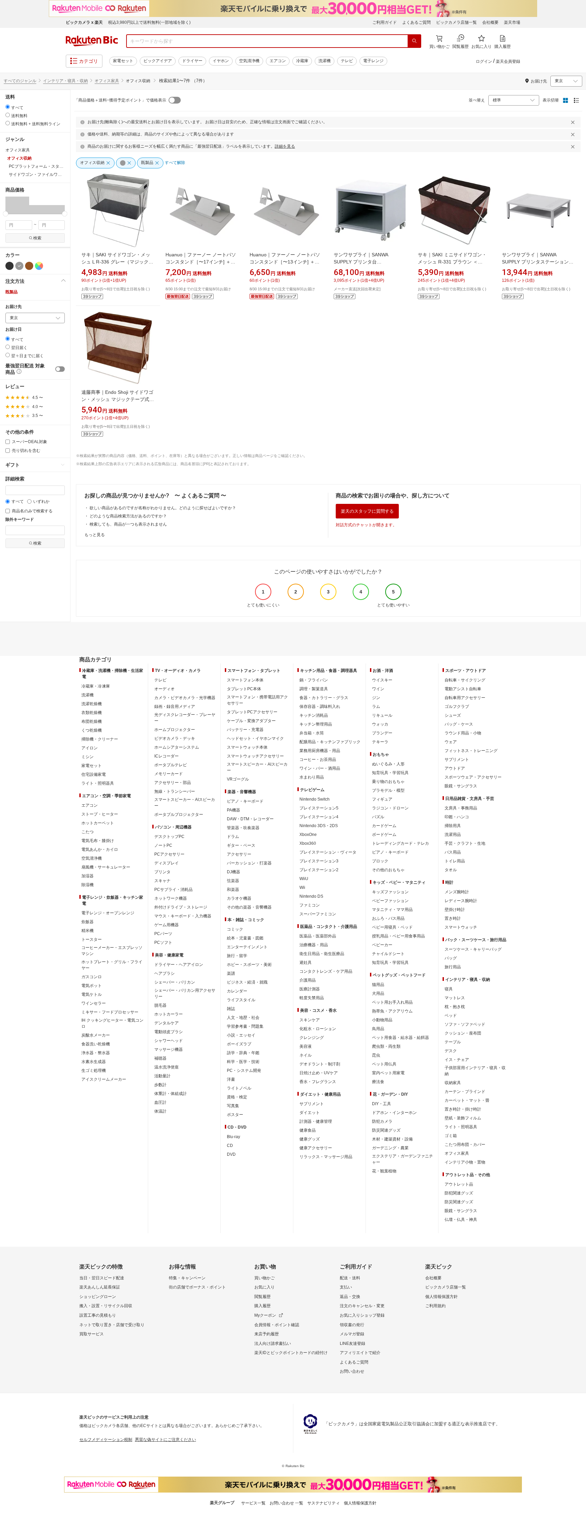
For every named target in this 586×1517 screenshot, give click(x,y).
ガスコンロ (91, 976)
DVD (231, 1154)
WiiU (303, 878)
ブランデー (382, 733)
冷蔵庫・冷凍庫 (95, 686)
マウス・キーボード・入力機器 (182, 916)
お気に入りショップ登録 (362, 1315)
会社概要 (490, 22)
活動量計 (162, 1076)
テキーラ (380, 741)
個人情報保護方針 (441, 1296)
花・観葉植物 (384, 1171)
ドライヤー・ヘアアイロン (178, 964)
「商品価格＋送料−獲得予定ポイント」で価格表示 (120, 100)
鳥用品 (378, 1028)
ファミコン (309, 905)
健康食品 (307, 1130)
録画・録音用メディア (174, 706)
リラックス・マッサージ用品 (325, 1156)
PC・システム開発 (244, 1070)
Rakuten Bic (92, 41)
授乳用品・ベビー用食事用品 (398, 936)
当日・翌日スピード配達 (101, 1278)
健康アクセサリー (315, 1148)
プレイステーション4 (318, 817)
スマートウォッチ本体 (247, 747)
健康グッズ (309, 1139)
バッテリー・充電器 (245, 729)
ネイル (305, 1055)
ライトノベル (239, 1088)
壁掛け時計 (455, 909)
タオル (451, 869)
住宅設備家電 (93, 774)
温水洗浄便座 (166, 1067)
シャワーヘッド (168, 1040)
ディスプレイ (166, 863)
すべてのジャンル (20, 80)
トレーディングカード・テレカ (400, 843)
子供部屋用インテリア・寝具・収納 (475, 1070)
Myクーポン (265, 1315)
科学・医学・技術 (243, 1061)
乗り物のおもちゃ (388, 781)
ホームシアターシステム (176, 747)
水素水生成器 (93, 1061)
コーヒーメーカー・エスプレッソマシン (111, 950)
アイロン (89, 748)
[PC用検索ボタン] (414, 41)
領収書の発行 (352, 1324)
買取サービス (91, 1334)
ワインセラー (93, 1003)
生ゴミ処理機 (93, 1070)
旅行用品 (453, 967)
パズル (378, 817)
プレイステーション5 (318, 808)
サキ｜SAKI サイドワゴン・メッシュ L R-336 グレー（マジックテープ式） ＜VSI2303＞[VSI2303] (117, 262)
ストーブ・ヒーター (99, 814)
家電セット (123, 60)
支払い (346, 1287)
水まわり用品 (311, 777)
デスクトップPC (169, 836)
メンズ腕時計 (457, 892)
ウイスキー (382, 680)
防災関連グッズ (386, 1130)
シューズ (453, 715)
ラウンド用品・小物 (463, 733)
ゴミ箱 (451, 1135)
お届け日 (13, 329)
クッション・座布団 (463, 1033)
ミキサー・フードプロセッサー (109, 1012)
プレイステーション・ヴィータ (327, 852)
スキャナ (162, 880)
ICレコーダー (166, 756)
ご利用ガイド (384, 22)
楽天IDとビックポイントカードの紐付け (291, 1352)
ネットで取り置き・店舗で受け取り (111, 1324)
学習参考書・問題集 (245, 1026)
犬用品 (378, 993)
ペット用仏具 (384, 1064)
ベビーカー (382, 945)
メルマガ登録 (352, 1334)
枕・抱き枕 (455, 1006)
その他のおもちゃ (388, 869)
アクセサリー (239, 854)
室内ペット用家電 (388, 1073)
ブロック (380, 861)
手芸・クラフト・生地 (465, 843)
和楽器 (233, 889)
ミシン (87, 756)
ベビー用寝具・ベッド (392, 927)
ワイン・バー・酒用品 (319, 768)
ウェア (451, 741)
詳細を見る (285, 146)
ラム (376, 706)
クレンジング (311, 1037)
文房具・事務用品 (461, 808)
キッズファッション (390, 892)
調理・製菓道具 (313, 689)
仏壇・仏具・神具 (461, 1219)
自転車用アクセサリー (465, 697)
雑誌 (231, 1008)
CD (230, 1145)
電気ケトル (91, 994)
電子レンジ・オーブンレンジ (107, 913)
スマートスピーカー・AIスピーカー (184, 802)
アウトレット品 (459, 1184)
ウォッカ (380, 724)
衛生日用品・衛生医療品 (321, 953)
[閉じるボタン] (574, 122)
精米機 (87, 930)
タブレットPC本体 (244, 689)
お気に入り (264, 1287)
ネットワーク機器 (170, 898)
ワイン (378, 689)
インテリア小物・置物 (465, 1162)
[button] (11, 205)
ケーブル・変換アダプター (251, 720)
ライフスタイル (241, 1000)
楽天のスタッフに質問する (367, 511)
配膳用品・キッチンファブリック (329, 741)
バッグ (451, 958)
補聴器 (160, 1058)
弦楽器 (233, 880)
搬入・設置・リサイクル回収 (105, 1305)
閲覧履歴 (262, 1296)
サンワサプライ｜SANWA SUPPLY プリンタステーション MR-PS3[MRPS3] (537, 262)
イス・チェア (457, 1059)
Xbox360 (307, 843)
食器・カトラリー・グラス (323, 697)
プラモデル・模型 (388, 790)
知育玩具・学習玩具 (390, 772)
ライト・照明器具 (97, 783)
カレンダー (237, 991)
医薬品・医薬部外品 (317, 936)
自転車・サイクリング (465, 680)
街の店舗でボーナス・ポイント (197, 1287)
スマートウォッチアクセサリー (255, 756)
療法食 (378, 1081)
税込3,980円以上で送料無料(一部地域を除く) (149, 22)
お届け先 (13, 307)
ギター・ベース (241, 845)
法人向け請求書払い (272, 1343)
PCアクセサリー (169, 854)
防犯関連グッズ (459, 1193)
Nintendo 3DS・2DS (318, 825)
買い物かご (264, 1278)
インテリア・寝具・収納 (65, 80)
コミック (235, 929)
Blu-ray (233, 1136)
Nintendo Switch (314, 799)
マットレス (455, 997)
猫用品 (378, 984)
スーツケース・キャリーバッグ (473, 949)
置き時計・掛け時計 (463, 1109)
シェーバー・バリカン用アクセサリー (184, 993)
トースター (91, 939)
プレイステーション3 (318, 861)
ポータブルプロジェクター (178, 814)
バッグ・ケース (459, 724)
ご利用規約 (435, 1305)
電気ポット (91, 985)
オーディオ (164, 689)
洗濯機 (324, 60)
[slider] (5, 213)
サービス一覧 (253, 1503)
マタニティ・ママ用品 (392, 909)
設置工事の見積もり (97, 1315)
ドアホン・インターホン (394, 1112)
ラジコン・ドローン (390, 808)
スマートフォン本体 (245, 680)
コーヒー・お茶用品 (317, 759)
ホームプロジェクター (174, 729)
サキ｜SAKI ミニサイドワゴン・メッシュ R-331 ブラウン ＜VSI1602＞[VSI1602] (452, 262)
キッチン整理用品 (315, 724)
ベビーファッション (390, 900)
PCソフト (163, 942)
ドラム (233, 836)
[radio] (7, 107)
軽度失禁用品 (311, 997)
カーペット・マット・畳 (467, 1100)
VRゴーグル (238, 779)
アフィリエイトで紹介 (360, 1352)
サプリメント (311, 1103)
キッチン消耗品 (313, 715)
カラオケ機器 (239, 898)
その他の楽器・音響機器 (249, 907)
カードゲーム (384, 825)
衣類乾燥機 (91, 712)
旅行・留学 (237, 955)
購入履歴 (262, 1305)
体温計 (160, 1111)
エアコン (278, 60)
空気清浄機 (249, 60)
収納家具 (453, 1082)
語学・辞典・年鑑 (243, 1052)
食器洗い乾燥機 (95, 1044)
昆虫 (376, 1055)
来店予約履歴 (266, 1334)
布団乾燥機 (91, 721)
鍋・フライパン (313, 680)
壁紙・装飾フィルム (463, 1118)
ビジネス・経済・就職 (247, 982)
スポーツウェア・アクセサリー (473, 777)
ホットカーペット (97, 823)
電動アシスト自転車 (463, 689)
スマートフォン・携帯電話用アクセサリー (257, 700)
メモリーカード (168, 773)
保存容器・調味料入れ (319, 706)
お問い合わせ (352, 1371)
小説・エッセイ (241, 1035)
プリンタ (162, 872)
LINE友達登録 (352, 1343)
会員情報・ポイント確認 (276, 1324)
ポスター (235, 1114)
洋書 (231, 1079)
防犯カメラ (382, 1121)
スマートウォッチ (461, 927)
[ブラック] (9, 266)
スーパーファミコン (317, 914)
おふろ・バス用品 (388, 918)
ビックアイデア (157, 60)
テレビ (347, 60)
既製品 (11, 292)
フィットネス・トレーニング (471, 750)
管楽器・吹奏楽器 (243, 827)
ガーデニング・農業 (390, 1148)
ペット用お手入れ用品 (392, 1002)
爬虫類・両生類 (386, 1046)
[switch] (60, 369)
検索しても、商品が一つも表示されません (128, 524)
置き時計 (453, 918)
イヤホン (221, 60)
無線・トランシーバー (174, 791)
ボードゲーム (384, 834)
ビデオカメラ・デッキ (174, 738)
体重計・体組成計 (170, 1093)
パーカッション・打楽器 (249, 863)
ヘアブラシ (164, 973)
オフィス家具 (107, 80)
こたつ (87, 831)
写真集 (233, 1105)
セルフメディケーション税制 (105, 1439)
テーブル (453, 1042)
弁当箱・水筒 (311, 733)
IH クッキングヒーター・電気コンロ (112, 1023)
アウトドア (455, 768)
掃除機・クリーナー (99, 739)
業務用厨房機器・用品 (319, 750)
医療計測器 (309, 989)
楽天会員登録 (508, 61)
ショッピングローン (97, 1296)
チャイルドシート (388, 953)
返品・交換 (350, 1296)
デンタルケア (166, 1023)
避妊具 (305, 962)
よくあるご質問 (416, 22)
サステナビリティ (323, 1503)
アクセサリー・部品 (172, 782)
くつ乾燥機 (91, 730)
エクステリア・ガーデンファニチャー (402, 1159)
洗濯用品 (453, 834)
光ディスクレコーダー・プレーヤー (184, 717)
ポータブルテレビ (170, 765)
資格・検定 (237, 1097)
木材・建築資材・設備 (392, 1139)
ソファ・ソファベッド (465, 1024)
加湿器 (87, 876)
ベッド (451, 1015)
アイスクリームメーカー (103, 1079)
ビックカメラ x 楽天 (84, 22)
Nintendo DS (311, 896)
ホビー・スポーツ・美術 (249, 964)
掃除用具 (453, 825)
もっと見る (94, 534)
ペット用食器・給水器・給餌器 (400, 1037)
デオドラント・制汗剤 (319, 1064)
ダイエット (309, 1112)
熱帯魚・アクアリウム (392, 1011)
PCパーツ (163, 933)
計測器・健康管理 (315, 1121)
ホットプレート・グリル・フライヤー (111, 964)
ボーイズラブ (239, 1044)
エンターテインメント (247, 947)
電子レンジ (373, 60)
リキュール (382, 715)
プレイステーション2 (318, 869)
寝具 (449, 989)
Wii (302, 887)
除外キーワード (19, 519)
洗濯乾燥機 (91, 703)
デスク (451, 1050)
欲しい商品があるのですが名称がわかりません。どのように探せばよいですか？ (163, 508)
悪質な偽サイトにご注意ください (165, 1439)
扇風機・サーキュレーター (105, 867)
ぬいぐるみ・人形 (388, 764)
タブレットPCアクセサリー (252, 712)
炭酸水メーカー (95, 1035)
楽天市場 (512, 22)
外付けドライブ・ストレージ (180, 907)
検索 (37, 238)
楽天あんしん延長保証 (99, 1287)
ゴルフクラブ (457, 706)
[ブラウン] (29, 266)
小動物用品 (382, 1020)
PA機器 (233, 810)
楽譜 (231, 973)
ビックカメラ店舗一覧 (456, 22)
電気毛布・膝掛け (97, 840)
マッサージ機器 (168, 1049)
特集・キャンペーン (187, 1278)
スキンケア (309, 1020)
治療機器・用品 (313, 945)
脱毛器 (160, 1005)
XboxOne (308, 834)
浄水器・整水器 (95, 1052)
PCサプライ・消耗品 (173, 889)
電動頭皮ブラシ (168, 1031)
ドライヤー (192, 60)
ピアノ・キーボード (245, 801)
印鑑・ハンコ (457, 817)
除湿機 (87, 884)
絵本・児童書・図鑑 (245, 938)
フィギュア (382, 799)
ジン (376, 697)
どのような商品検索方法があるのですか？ (128, 516)
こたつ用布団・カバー (465, 1144)
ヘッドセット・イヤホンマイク (255, 738)
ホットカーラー (168, 1014)
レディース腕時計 (461, 900)
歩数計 (160, 1084)
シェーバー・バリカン (174, 982)
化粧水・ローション (317, 1028)
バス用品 (453, 852)
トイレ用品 (455, 861)
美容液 (305, 1046)
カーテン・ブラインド (465, 1091)
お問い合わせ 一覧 (286, 1503)
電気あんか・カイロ (99, 849)
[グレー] (19, 266)
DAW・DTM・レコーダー (250, 819)
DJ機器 (233, 872)
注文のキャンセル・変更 (362, 1305)
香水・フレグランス (317, 1081)
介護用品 (307, 980)
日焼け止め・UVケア (318, 1073)
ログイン (484, 61)
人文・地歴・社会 (243, 1017)
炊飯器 (87, 921)
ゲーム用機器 (166, 924)
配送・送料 (350, 1278)
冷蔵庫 (302, 60)
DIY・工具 (381, 1103)
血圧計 (160, 1102)
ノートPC (163, 845)
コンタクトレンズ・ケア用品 (325, 971)
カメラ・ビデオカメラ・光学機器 (184, 697)
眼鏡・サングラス (461, 786)
